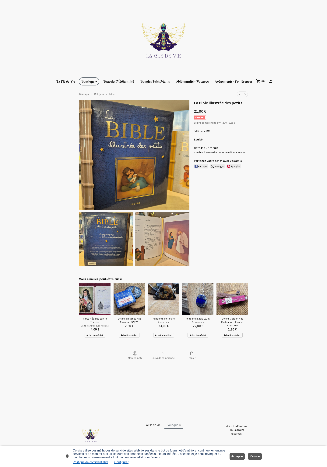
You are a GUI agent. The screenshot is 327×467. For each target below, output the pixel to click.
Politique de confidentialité (90, 462)
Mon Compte (135, 358)
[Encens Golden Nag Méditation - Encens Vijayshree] (232, 299)
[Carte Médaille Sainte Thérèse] (95, 299)
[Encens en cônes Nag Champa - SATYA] (129, 299)
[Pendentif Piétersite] (163, 299)
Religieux (99, 94)
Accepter (237, 456)
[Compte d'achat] (271, 81)
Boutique (84, 94)
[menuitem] (239, 94)
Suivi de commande (164, 358)
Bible (112, 94)
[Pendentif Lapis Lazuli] (198, 299)
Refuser (255, 456)
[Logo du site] (163, 37)
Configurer (121, 462)
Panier (191, 358)
